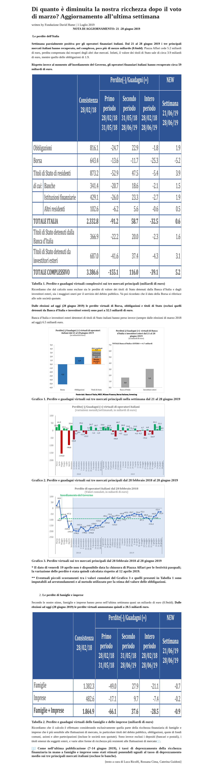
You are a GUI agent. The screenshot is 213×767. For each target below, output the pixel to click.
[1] (158, 741)
